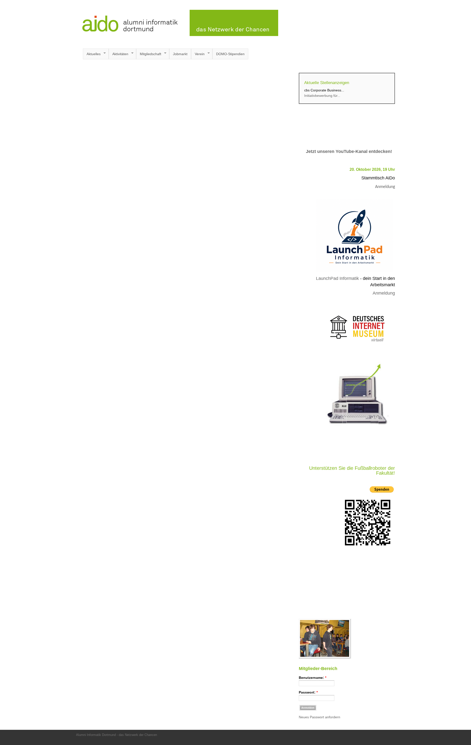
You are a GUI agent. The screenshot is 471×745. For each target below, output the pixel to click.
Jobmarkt (180, 54)
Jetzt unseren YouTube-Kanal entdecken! (349, 151)
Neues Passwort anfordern (319, 717)
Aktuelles (92, 54)
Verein (198, 54)
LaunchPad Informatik (337, 278)
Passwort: (308, 692)
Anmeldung (385, 187)
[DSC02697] (325, 658)
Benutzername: (312, 678)
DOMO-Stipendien (230, 54)
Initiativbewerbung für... (322, 96)
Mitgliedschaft (148, 54)
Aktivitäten (118, 54)
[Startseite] (177, 35)
